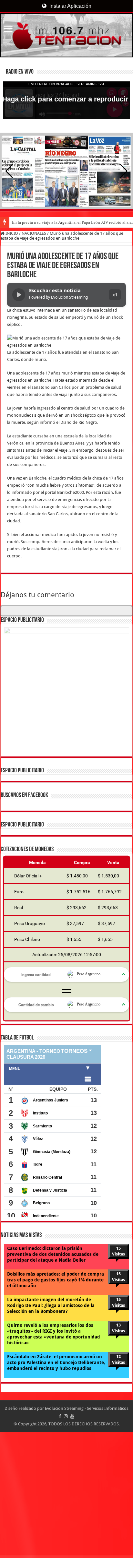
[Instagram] (65, 1416)
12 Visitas (118, 1359)
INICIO (11, 233)
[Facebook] (60, 1416)
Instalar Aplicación (69, 6)
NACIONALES (34, 233)
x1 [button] (115, 294)
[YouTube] (72, 1416)
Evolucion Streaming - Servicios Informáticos (86, 1408)
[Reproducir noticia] (18, 294)
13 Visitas (118, 1328)
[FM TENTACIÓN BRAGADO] (66, 35)
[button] (123, 171)
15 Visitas (118, 1251)
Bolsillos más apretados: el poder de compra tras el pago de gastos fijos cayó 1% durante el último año (55, 1279)
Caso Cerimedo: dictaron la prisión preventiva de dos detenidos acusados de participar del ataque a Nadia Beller (52, 1254)
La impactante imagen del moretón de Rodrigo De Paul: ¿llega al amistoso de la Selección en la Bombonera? (51, 1305)
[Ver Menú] (8, 29)
